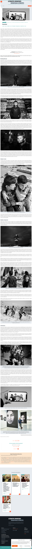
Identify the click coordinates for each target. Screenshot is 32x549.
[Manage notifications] (30, 547)
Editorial (23, 474)
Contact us (2, 543)
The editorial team (4, 530)
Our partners (3, 531)
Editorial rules (3, 539)
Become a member (15, 446)
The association (3, 532)
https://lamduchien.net (17, 53)
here (9, 462)
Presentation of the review (5, 529)
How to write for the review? (5, 536)
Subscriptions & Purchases (5, 535)
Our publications (3, 534)
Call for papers (14, 474)
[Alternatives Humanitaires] (16, 3)
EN (31, 1)
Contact (25, 533)
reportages (4, 22)
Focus (4, 474)
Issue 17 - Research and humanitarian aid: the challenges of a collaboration (19, 22)
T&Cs (21, 547)
